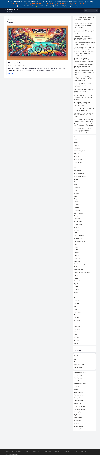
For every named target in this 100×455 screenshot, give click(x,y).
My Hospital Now (79, 415)
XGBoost (76, 340)
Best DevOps (78, 378)
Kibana (76, 247)
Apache (76, 156)
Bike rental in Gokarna (15, 63)
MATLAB (76, 267)
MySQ (76, 284)
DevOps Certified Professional (20, 4)
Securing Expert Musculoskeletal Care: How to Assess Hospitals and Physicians (83, 25)
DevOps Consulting (79, 395)
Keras (76, 244)
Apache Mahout (79, 165)
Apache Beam (78, 159)
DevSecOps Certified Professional (60, 4)
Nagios (76, 286)
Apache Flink (78, 162)
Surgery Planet (78, 412)
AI (74, 136)
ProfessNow (77, 420)
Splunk (76, 323)
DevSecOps (77, 218)
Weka (75, 334)
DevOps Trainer (78, 400)
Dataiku (76, 207)
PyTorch (76, 309)
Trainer (75, 451)
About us (83, 451)
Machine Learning (79, 264)
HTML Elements (79, 235)
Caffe (75, 185)
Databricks (77, 201)
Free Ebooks (78, 403)
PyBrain (76, 303)
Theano (76, 332)
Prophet (76, 300)
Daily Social (77, 199)
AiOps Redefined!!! (11, 9)
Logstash (77, 261)
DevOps (76, 216)
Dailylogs (19, 451)
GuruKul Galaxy (78, 392)
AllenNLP (77, 145)
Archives (76, 348)
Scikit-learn (77, 320)
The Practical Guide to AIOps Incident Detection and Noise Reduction (82, 85)
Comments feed (79, 364)
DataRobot (77, 210)
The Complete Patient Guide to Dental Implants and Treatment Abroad (83, 97)
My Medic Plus (78, 417)
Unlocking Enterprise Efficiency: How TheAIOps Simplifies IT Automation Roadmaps (83, 130)
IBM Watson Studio (79, 241)
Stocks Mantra (78, 426)
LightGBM (77, 258)
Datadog (76, 204)
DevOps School (78, 375)
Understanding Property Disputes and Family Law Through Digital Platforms (84, 31)
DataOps (76, 386)
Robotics (76, 317)
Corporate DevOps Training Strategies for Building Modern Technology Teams (83, 78)
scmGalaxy (77, 381)
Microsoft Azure (79, 269)
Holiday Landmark (79, 409)
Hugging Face (78, 238)
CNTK (76, 190)
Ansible (76, 153)
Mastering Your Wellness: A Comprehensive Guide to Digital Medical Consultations (83, 38)
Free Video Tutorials (80, 372)
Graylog (76, 230)
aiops (75, 139)
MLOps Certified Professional (82, 4)
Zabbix (76, 343)
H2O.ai (76, 233)
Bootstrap (77, 182)
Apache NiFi (77, 170)
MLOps (76, 278)
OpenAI (76, 289)
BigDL (76, 179)
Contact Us (9, 451)
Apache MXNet (78, 168)
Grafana (76, 227)
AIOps (76, 389)
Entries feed (77, 362)
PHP (75, 295)
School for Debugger (80, 406)
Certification (36, 451)
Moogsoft (77, 281)
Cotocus (76, 423)
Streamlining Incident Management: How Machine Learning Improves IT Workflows (83, 59)
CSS (75, 196)
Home (8, 19)
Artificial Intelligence (80, 383)
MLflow (76, 275)
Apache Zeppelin (79, 173)
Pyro (75, 306)
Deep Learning (78, 213)
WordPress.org (78, 367)
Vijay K (9, 65)
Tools (27, 451)
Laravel (76, 252)
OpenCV (76, 292)
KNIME (76, 250)
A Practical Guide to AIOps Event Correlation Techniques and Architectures (83, 53)
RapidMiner (77, 312)
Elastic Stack (78, 221)
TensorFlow (77, 326)
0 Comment (25, 65)
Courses (76, 193)
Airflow (76, 142)
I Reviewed (77, 429)
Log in (76, 359)
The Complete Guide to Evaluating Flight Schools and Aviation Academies (84, 19)
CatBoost (77, 187)
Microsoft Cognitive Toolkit (82, 272)
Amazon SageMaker (80, 151)
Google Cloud (78, 224)
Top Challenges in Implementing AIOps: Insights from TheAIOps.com (83, 91)
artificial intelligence (80, 176)
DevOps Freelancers (80, 398)
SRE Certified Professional (40, 4)
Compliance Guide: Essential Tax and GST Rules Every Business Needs (83, 114)
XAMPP (76, 337)
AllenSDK (77, 148)
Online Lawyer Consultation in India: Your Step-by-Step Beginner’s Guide (83, 103)
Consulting (57, 451)
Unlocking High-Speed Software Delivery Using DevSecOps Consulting (83, 66)
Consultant (47, 451)
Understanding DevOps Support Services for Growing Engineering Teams (84, 72)
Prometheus (77, 298)
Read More (11, 73)
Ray (75, 315)
